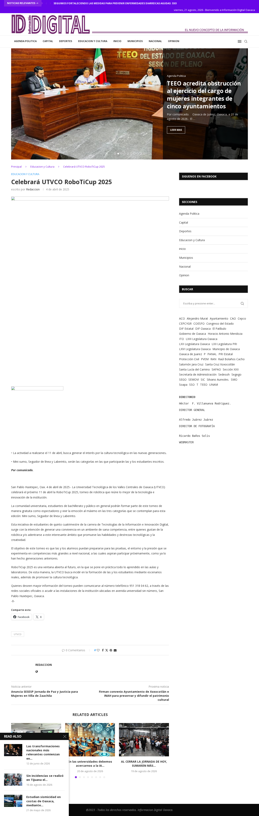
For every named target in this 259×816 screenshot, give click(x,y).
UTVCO (17, 634)
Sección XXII (231, 369)
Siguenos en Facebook (199, 176)
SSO (192, 384)
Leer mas (176, 129)
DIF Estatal (186, 328)
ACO (182, 318)
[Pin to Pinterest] (111, 650)
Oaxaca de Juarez (190, 354)
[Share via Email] (115, 650)
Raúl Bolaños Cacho (231, 359)
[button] (46, 3)
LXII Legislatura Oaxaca (194, 344)
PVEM (205, 359)
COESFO (199, 323)
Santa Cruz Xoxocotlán (220, 364)
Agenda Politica (25, 41)
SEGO (183, 379)
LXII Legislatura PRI (224, 344)
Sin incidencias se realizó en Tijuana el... (45, 778)
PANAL (212, 354)
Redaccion (33, 189)
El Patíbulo (219, 328)
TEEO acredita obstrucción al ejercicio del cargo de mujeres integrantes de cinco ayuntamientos (204, 94)
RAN (213, 359)
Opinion (173, 41)
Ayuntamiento (219, 318)
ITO (181, 339)
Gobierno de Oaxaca (192, 334)
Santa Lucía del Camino (194, 369)
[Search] (246, 41)
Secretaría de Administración (198, 374)
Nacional (155, 41)
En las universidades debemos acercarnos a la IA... (90, 764)
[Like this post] (98, 650)
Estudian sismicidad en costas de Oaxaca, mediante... (43, 801)
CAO (233, 318)
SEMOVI (193, 379)
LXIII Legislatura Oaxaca (201, 339)
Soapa (183, 384)
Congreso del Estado (220, 323)
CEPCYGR (185, 323)
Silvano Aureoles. (218, 379)
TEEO (203, 384)
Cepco (242, 318)
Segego (236, 374)
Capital (48, 41)
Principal (16, 166)
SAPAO (216, 369)
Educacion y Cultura (92, 41)
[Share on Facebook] (103, 650)
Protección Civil (189, 359)
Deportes (65, 41)
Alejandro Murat (197, 318)
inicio (117, 41)
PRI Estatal (226, 354)
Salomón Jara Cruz (191, 364)
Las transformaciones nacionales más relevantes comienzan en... (43, 752)
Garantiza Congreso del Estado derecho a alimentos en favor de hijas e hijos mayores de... (117, 3)
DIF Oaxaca (203, 328)
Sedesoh (224, 374)
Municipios (135, 41)
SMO (234, 379)
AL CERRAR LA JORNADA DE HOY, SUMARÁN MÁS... (144, 764)
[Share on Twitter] (106, 650)
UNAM (213, 384)
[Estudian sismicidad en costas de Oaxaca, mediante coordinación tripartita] (13, 801)
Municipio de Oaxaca (226, 349)
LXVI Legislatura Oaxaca (195, 349)
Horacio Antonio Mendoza (225, 334)
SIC (203, 379)
